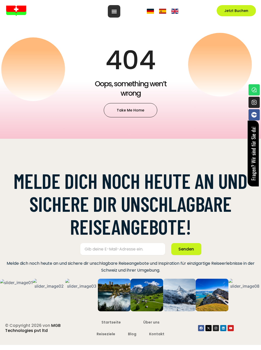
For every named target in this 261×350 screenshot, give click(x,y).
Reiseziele (106, 334)
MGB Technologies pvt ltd (33, 328)
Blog (132, 334)
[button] (114, 11)
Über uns (151, 322)
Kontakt (156, 334)
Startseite (111, 322)
